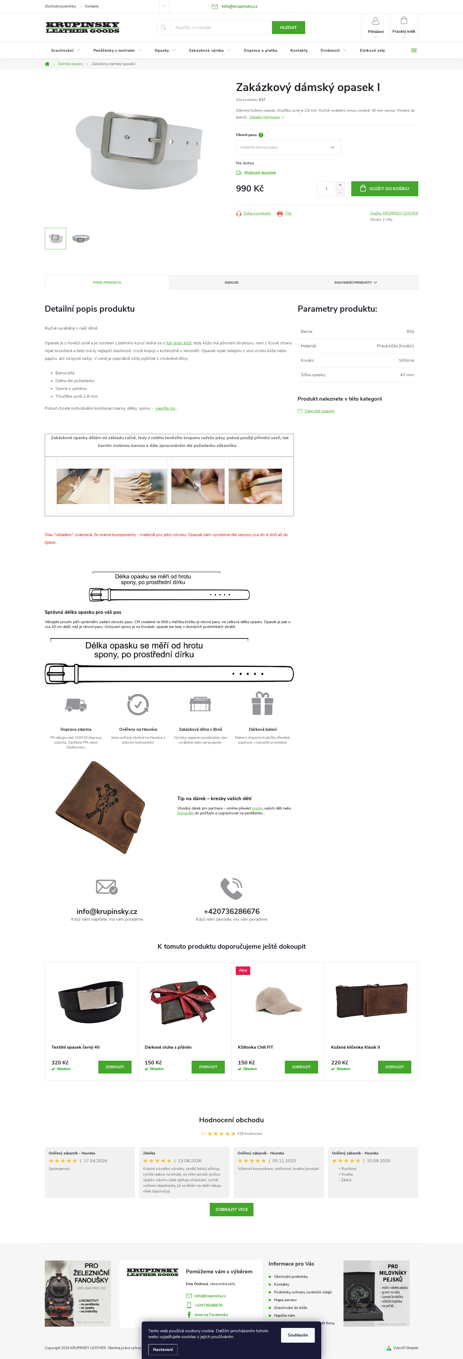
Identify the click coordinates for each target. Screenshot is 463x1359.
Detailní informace (265, 117)
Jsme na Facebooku (211, 1314)
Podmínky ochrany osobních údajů (303, 1292)
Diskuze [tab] (231, 282)
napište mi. (166, 408)
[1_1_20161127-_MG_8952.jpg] (198, 477)
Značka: (394, 213)
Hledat (288, 28)
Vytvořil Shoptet (405, 1348)
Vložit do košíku (389, 189)
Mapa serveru (285, 1299)
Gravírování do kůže (290, 1307)
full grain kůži (179, 343)
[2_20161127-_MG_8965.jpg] (255, 477)
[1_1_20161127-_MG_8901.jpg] (140, 477)
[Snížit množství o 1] (340, 192)
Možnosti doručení (260, 172)
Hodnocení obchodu (231, 1120)
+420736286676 (208, 1305)
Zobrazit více (231, 1210)
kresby (258, 808)
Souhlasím (298, 1335)
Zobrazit (115, 1067)
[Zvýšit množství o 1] (340, 185)
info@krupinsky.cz (210, 1295)
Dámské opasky (320, 411)
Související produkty (353, 282)
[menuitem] (66, 50)
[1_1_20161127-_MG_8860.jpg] (83, 477)
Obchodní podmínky (60, 6)
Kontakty (92, 6)
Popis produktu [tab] (107, 282)
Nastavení (163, 1350)
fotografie (185, 813)
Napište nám (284, 1315)
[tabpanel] (91, 1021)
